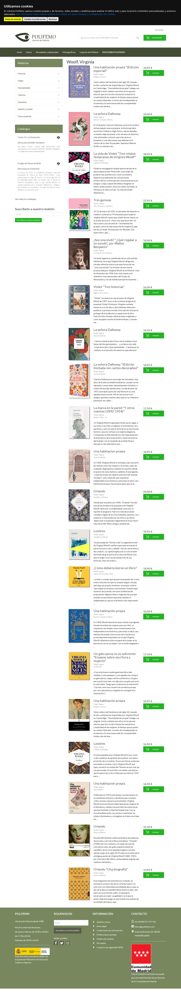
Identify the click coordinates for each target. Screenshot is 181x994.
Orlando (99, 491)
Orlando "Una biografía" (111, 869)
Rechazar (53, 19)
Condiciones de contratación (110, 930)
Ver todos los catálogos (25, 199)
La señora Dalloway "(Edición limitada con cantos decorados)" (116, 366)
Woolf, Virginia (99, 74)
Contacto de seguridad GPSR (110, 947)
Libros (29, 52)
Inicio (20, 52)
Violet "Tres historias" (109, 287)
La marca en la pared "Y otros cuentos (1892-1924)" (114, 409)
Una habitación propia (109, 611)
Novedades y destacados (47, 52)
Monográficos (69, 52)
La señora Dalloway (107, 113)
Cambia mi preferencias (35, 19)
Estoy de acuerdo (13, 19)
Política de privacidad (106, 934)
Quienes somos (103, 922)
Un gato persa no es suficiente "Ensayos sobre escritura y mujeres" (115, 657)
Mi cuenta (101, 943)
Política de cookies (105, 939)
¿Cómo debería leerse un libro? (115, 568)
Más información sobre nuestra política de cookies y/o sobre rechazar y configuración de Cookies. (66, 14)
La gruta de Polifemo (89, 52)
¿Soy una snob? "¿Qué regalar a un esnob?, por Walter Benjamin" (115, 243)
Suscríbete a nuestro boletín (28, 220)
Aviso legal (101, 926)
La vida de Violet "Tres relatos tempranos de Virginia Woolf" (115, 155)
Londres (99, 531)
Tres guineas (102, 200)
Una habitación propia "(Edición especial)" (116, 68)
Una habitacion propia (109, 451)
